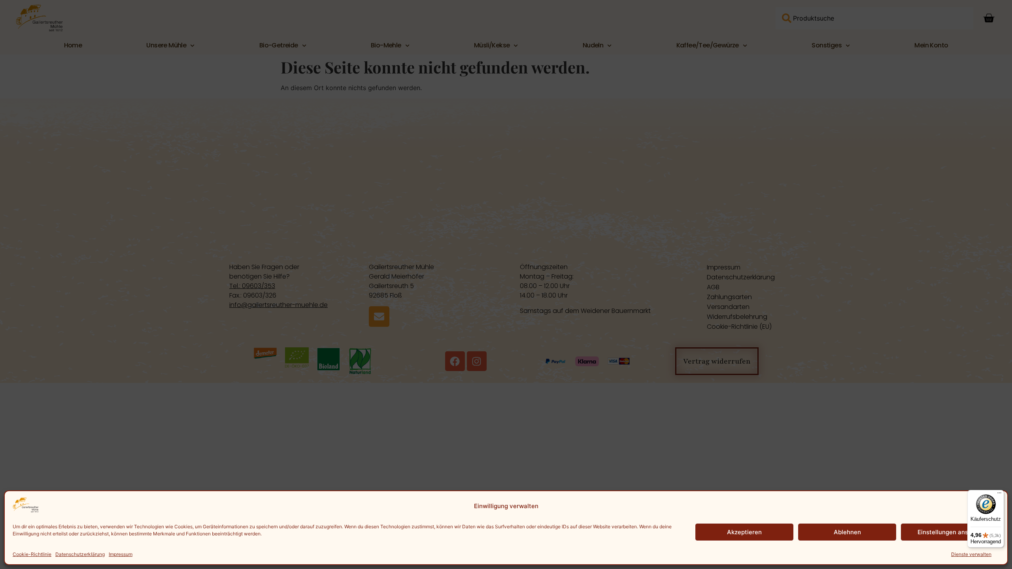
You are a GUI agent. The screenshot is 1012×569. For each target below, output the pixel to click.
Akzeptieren (744, 532)
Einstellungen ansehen (950, 532)
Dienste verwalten (971, 554)
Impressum (120, 554)
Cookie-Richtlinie (32, 554)
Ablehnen (847, 532)
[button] (995, 506)
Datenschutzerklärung (80, 554)
